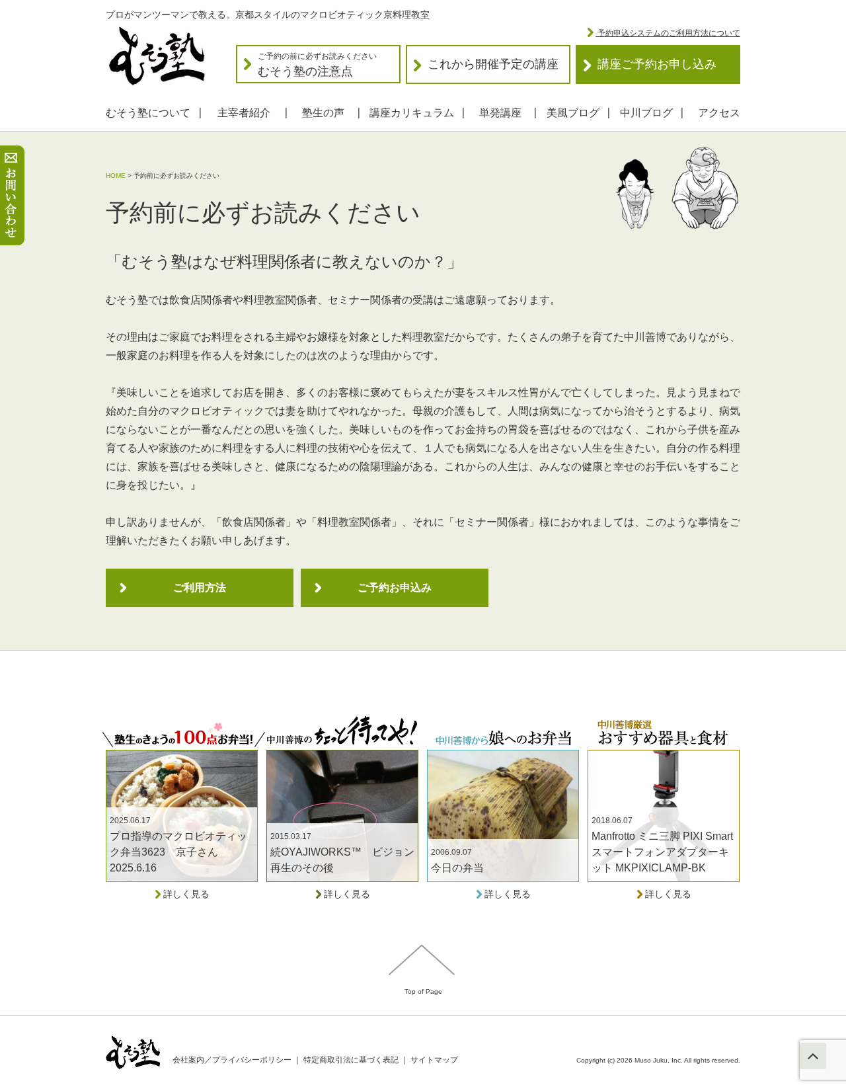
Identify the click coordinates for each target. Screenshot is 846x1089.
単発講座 (500, 112)
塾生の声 (323, 112)
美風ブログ (573, 112)
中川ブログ (646, 112)
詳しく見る (185, 894)
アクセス (719, 112)
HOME (116, 175)
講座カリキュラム (411, 112)
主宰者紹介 (243, 112)
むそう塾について (148, 112)
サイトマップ (434, 1060)
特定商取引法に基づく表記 (351, 1060)
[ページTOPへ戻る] (813, 1056)
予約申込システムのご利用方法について (668, 33)
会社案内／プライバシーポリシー (232, 1060)
